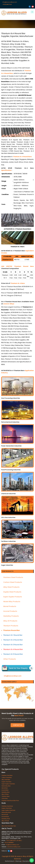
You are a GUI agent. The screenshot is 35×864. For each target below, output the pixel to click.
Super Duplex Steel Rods (8, 810)
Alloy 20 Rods (5, 821)
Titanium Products (10, 626)
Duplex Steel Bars (6, 782)
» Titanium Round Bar (10, 630)
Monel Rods (5, 814)
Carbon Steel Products (12, 582)
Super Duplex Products (12, 597)
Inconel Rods (5, 816)
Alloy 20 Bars (5, 794)
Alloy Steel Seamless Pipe (9, 826)
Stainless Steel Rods (7, 806)
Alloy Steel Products (11, 587)
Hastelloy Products (11, 616)
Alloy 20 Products (10, 621)
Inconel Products (10, 611)
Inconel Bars (5, 790)
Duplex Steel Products (12, 592)
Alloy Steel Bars (6, 779)
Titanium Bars (5, 796)
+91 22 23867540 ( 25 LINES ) (14, 840)
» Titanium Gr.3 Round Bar (12, 644)
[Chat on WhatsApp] (31, 860)
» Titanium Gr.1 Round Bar (11, 635)
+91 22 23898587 (9, 842)
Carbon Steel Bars (7, 777)
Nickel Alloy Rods (6, 812)
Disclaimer (26, 861)
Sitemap (18, 861)
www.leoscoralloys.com (13, 847)
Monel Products (9, 606)
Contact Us (17, 725)
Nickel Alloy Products (11, 601)
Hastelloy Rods (6, 818)
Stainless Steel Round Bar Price (10, 800)
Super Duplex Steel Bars (8, 784)
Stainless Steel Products (13, 577)
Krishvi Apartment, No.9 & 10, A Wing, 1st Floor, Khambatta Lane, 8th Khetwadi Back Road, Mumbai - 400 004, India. (17, 833)
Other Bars (5, 798)
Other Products (9, 659)
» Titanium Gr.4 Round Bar (12, 649)
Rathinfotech (9, 861)
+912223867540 (7, 4)
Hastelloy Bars (5, 792)
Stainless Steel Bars (7, 775)
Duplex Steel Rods (7, 808)
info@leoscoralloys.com (9, 2)
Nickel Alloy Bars (6, 786)
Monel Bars (5, 788)
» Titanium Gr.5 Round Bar (12, 654)
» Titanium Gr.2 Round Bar (12, 640)
